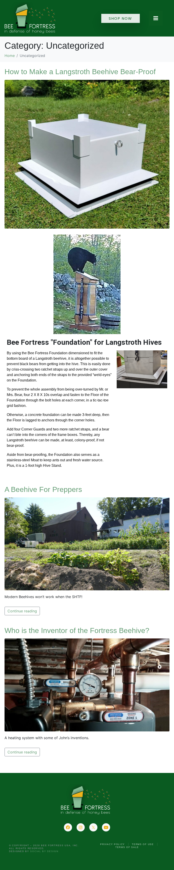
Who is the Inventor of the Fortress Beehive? (77, 630)
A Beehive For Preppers (43, 489)
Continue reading (22, 611)
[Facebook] (68, 827)
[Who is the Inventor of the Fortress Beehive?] (87, 684)
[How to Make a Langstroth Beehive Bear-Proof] (87, 154)
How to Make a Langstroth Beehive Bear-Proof (80, 72)
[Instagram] (81, 827)
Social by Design (44, 851)
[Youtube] (106, 827)
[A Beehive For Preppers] (87, 543)
